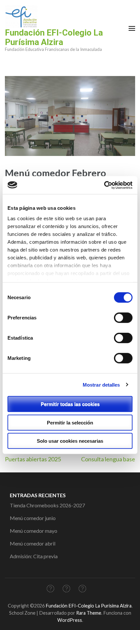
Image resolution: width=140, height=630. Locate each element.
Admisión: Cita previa (34, 556)
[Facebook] (50, 589)
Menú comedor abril (32, 543)
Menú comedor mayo (33, 531)
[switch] (123, 318)
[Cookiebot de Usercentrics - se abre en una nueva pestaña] (104, 185)
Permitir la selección (70, 422)
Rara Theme (88, 613)
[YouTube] (82, 589)
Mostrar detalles (101, 384)
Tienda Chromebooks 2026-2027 (47, 505)
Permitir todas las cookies (70, 404)
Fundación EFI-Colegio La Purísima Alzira (54, 37)
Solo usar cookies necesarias (70, 441)
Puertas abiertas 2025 (33, 459)
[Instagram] (66, 589)
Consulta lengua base (108, 459)
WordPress (69, 620)
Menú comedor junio (33, 518)
